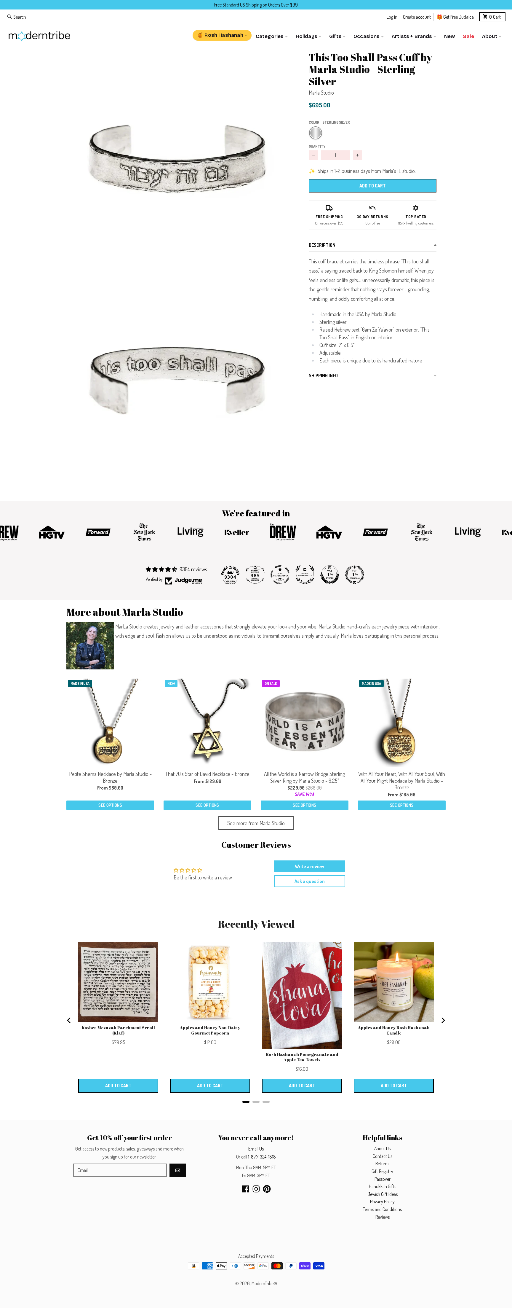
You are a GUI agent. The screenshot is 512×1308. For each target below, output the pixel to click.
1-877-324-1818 (262, 1157)
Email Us (256, 1149)
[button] (178, 158)
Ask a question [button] (310, 881)
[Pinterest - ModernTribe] (267, 1189)
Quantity (317, 146)
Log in (392, 16)
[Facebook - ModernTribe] (245, 1189)
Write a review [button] (309, 866)
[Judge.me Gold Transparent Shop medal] (280, 574)
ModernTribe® (264, 1283)
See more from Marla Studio (256, 823)
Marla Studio (321, 92)
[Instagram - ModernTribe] (256, 1189)
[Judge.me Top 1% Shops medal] (329, 574)
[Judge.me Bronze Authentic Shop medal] (304, 574)
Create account (417, 16)
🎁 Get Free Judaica (455, 16)
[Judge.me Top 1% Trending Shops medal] (354, 574)
